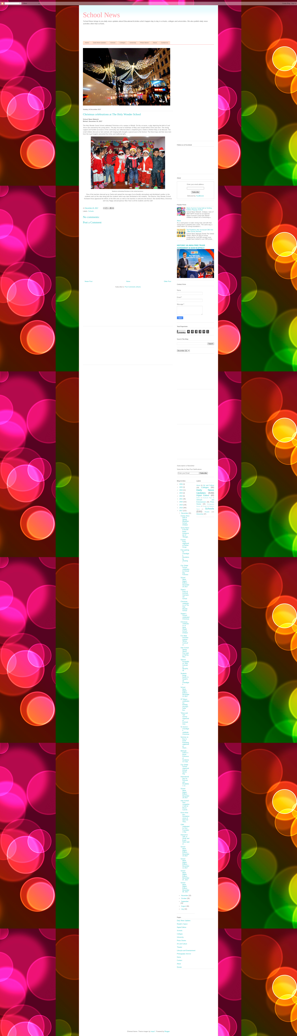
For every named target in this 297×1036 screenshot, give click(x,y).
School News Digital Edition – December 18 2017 (185, 793)
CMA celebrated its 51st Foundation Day (185, 828)
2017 (181, 511)
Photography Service (184, 954)
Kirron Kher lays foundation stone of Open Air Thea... (185, 817)
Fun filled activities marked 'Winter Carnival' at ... (184, 640)
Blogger (167, 1031)
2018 (181, 508)
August (183, 906)
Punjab (205, 506)
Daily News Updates (99, 43)
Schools (112, 43)
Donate (179, 967)
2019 (181, 505)
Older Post (167, 281)
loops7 (153, 1031)
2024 (181, 490)
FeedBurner (200, 196)
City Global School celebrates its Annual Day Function (185, 570)
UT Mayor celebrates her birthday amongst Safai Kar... (185, 704)
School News (101, 15)
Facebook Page (207, 497)
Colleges (122, 43)
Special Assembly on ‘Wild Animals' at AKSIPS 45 (185, 665)
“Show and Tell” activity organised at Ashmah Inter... (185, 718)
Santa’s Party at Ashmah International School (185, 594)
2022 (181, 496)
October (184, 898)
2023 (181, 493)
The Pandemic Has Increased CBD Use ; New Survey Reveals (199, 230)
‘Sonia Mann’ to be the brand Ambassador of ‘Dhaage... (185, 532)
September (185, 901)
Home (87, 43)
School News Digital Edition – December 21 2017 (185, 691)
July (182, 909)
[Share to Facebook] (111, 208)
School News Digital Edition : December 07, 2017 (185, 875)
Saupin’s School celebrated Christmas (185, 616)
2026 (181, 484)
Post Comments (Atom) (133, 287)
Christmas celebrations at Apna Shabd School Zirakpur (185, 627)
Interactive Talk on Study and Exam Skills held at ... (185, 839)
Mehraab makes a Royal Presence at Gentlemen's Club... (185, 756)
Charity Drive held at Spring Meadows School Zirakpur (185, 520)
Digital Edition (202, 495)
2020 (181, 502)
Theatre (207, 512)
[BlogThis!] (106, 208)
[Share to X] (108, 208)
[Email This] (104, 208)
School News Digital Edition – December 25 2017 (185, 582)
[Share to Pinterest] (113, 208)
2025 (181, 487)
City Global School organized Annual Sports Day (185, 769)
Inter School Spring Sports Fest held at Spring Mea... (185, 652)
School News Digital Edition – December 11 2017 (185, 863)
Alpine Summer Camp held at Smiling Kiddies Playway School (199, 209)
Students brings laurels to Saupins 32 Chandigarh (185, 679)
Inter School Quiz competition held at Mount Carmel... (185, 805)
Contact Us (164, 43)
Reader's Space (182, 924)
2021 (181, 499)
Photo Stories (144, 43)
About (155, 43)
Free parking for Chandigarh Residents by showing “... (185, 556)
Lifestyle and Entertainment (186, 950)
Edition (198, 497)
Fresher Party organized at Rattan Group (185, 543)
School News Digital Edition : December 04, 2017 (185, 887)
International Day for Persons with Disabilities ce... (185, 781)
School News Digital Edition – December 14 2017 (185, 851)
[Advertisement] (139, 31)
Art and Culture (208, 485)
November (185, 895)
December (185, 513)
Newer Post (88, 281)
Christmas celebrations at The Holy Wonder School (185, 606)
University (133, 43)
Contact (179, 960)
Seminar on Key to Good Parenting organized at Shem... (185, 742)
